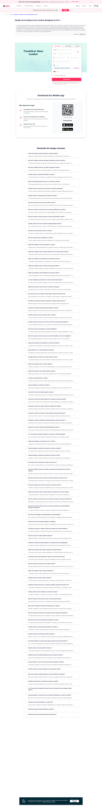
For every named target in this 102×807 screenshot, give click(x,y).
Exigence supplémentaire (60, 75)
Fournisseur (38, 5)
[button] (55, 71)
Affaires (45, 5)
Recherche (66, 79)
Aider (79, 5)
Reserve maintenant (65, 10)
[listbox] (84, 6)
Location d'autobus (28, 5)
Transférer (19, 5)
